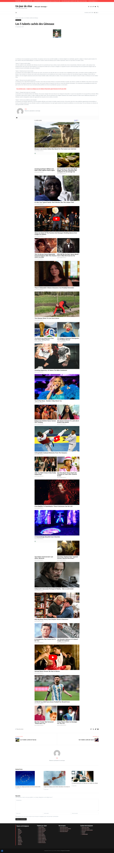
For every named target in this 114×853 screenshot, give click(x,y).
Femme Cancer (41, 831)
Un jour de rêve (23, 6)
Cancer (19, 833)
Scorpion (20, 838)
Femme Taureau (41, 828)
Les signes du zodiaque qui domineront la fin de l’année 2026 (27, 786)
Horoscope (21, 17)
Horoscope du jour (64, 827)
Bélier (19, 829)
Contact (83, 832)
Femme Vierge (41, 834)
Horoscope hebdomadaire (87, 830)
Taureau (19, 830)
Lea (57, 758)
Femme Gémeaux (42, 830)
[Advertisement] (57, 48)
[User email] (16, 117)
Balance (19, 837)
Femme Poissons (42, 842)
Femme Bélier (41, 827)
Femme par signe (85, 827)
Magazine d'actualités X (65, 850)
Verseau (19, 843)
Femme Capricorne (42, 839)
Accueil (16, 17)
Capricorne (20, 841)
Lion (19, 834)
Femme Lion (41, 832)
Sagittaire (20, 840)
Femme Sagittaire (42, 838)
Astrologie (44, 6)
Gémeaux (20, 831)
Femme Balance (41, 835)
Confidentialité (85, 834)
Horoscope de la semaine (65, 828)
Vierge (19, 836)
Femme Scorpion (42, 836)
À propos (84, 831)
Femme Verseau (41, 841)
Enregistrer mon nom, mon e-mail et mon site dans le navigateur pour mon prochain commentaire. (38, 816)
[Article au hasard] (94, 12)
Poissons (20, 844)
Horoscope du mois (64, 830)
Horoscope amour (64, 831)
